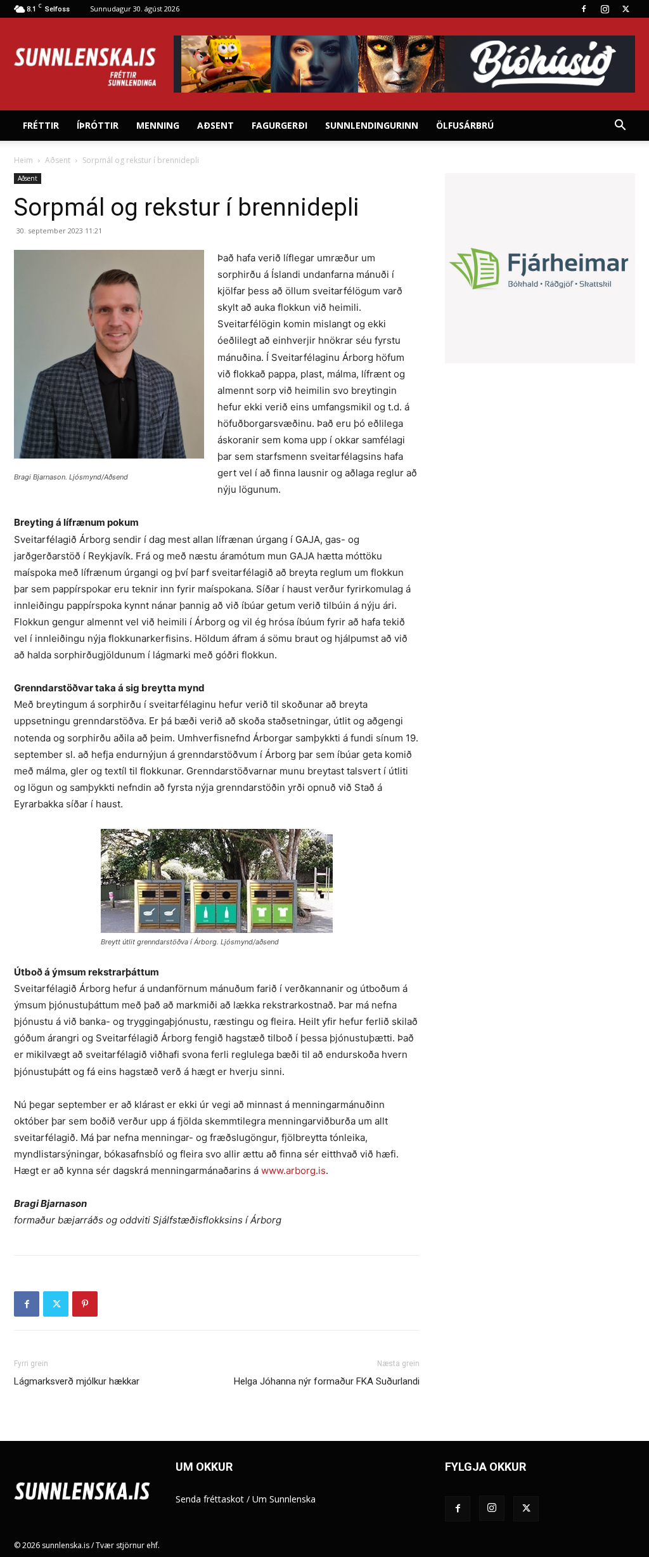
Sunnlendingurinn (371, 125)
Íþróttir (98, 125)
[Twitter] (625, 9)
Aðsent (215, 125)
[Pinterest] (85, 1304)
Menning (157, 125)
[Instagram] (604, 9)
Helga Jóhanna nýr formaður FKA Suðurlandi (327, 1381)
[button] (620, 127)
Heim (23, 160)
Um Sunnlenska (284, 1499)
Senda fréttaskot (210, 1499)
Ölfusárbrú (465, 125)
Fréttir (41, 125)
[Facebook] (583, 9)
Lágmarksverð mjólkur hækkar (76, 1381)
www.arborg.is (293, 1170)
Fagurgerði (279, 125)
